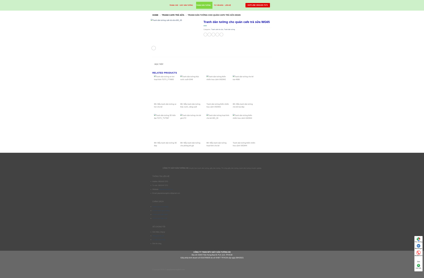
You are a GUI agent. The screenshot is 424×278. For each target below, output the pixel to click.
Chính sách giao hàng (161, 211)
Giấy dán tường (186, 5)
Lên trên (418, 268)
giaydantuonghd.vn (166, 189)
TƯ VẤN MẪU (218, 5)
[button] (153, 48)
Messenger (418, 248)
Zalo (418, 261)
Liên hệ (228, 5)
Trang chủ (173, 5)
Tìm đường (418, 242)
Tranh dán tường (203, 5)
